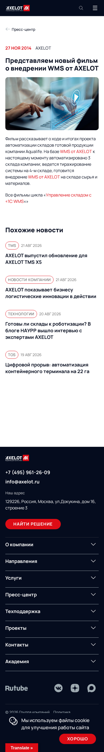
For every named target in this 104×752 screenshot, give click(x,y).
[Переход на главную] (18, 8)
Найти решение (33, 524)
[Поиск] (81, 8)
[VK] (58, 688)
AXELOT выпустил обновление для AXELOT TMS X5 (46, 258)
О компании (19, 544)
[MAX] (91, 688)
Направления (21, 561)
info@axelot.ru (22, 481)
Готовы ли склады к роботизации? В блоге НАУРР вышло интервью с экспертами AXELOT (48, 330)
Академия (17, 661)
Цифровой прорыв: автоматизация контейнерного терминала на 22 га (47, 367)
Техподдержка (22, 611)
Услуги (13, 578)
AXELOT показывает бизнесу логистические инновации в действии (50, 292)
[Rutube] (16, 688)
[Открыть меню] (95, 8)
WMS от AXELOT (76, 151)
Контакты (16, 644)
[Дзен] (75, 688)
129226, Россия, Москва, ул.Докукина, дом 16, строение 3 (50, 505)
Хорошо (77, 739)
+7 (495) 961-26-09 (27, 472)
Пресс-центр (21, 594)
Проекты (15, 628)
